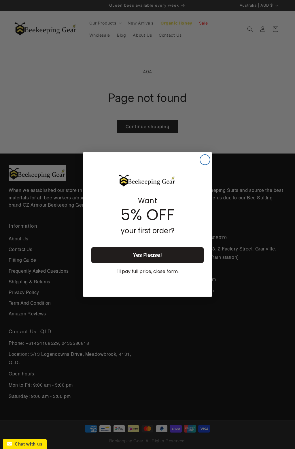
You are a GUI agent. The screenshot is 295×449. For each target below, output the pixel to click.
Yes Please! (147, 255)
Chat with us (27, 443)
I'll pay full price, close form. (147, 271)
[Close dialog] (205, 160)
